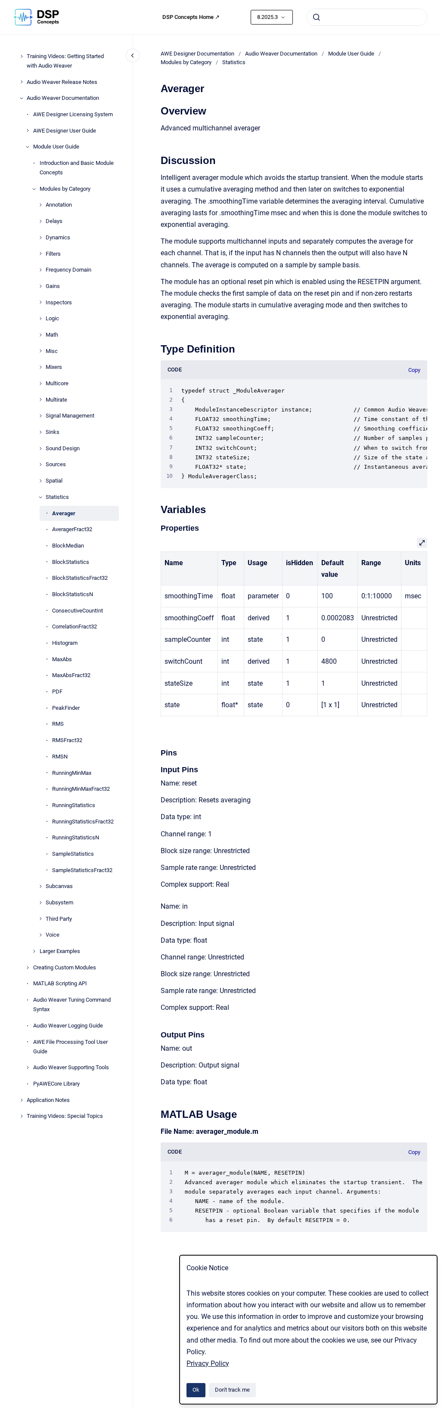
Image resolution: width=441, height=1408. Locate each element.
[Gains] (40, 286)
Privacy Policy (207, 1363)
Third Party (59, 919)
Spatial (54, 480)
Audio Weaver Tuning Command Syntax (72, 1004)
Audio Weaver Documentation (63, 98)
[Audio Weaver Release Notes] (21, 81)
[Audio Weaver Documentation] (21, 98)
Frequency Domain (68, 269)
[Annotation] (40, 204)
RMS (58, 724)
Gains (53, 286)
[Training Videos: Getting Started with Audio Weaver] (21, 56)
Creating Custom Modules (64, 967)
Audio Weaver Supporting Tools (71, 1067)
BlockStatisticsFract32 (80, 578)
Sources (56, 464)
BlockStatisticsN (72, 594)
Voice (52, 934)
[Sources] (40, 464)
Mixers (54, 367)
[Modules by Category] (34, 189)
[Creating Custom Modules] (27, 967)
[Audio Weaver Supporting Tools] (27, 1067)
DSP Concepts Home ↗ (191, 17)
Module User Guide (56, 146)
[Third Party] (40, 918)
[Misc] (40, 350)
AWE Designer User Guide (64, 130)
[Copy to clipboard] (157, 110)
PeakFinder (66, 708)
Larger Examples (60, 951)
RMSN (60, 756)
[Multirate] (40, 399)
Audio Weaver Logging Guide (68, 1025)
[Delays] (40, 221)
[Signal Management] (40, 415)
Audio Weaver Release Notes (62, 82)
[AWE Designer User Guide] (27, 130)
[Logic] (40, 318)
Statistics (57, 497)
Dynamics (58, 237)
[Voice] (40, 934)
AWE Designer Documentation (197, 53)
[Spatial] (40, 480)
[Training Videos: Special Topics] (21, 1116)
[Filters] (40, 253)
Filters (53, 254)
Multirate (56, 399)
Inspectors (59, 302)
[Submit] (316, 17)
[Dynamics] (40, 237)
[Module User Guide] (27, 146)
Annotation (59, 204)
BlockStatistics (70, 562)
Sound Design (63, 448)
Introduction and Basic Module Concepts (77, 168)
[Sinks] (40, 432)
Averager (63, 513)
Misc (52, 351)
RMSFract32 (67, 740)
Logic (52, 318)
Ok (196, 1389)
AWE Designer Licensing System (73, 114)
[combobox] (367, 17)
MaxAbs (62, 659)
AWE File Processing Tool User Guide (70, 1047)
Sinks (52, 432)
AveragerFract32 (72, 529)
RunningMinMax (71, 773)
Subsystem (59, 902)
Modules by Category (65, 189)
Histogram (65, 643)
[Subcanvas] (40, 886)
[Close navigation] (133, 55)
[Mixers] (40, 367)
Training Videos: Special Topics (65, 1116)
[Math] (40, 334)
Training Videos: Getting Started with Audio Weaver (65, 61)
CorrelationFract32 (74, 626)
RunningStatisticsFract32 (83, 821)
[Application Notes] (21, 1100)
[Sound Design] (40, 448)
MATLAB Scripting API (60, 983)
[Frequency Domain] (40, 269)
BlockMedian (68, 545)
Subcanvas (59, 886)
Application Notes (48, 1100)
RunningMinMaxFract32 (81, 789)
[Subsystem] (40, 902)
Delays (54, 221)
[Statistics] (40, 497)
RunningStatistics (73, 805)
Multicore (57, 383)
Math (52, 334)
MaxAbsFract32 (71, 675)
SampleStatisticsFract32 (82, 870)
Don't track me (232, 1389)
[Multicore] (40, 383)
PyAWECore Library (56, 1083)
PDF (57, 691)
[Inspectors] (40, 302)
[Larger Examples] (34, 951)
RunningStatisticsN (75, 837)
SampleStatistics (73, 854)
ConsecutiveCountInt (77, 610)
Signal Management (70, 415)
